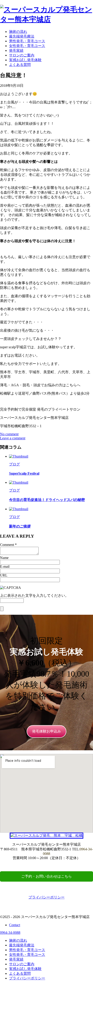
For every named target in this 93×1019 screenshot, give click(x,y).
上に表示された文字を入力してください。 (34, 595)
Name (4, 558)
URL (3, 575)
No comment (9, 434)
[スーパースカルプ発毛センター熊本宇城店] (46, 19)
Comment (7, 545)
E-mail (4, 566)
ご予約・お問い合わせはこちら (46, 876)
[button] (46, 731)
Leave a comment (12, 438)
